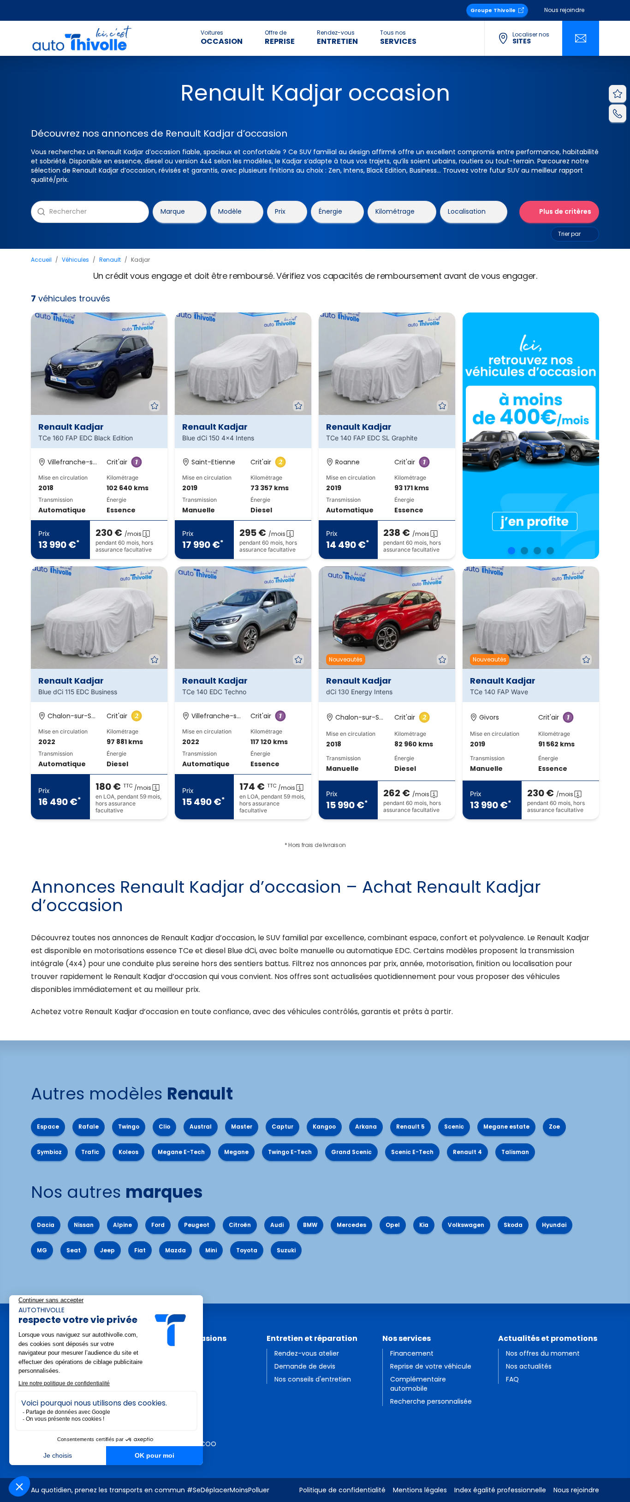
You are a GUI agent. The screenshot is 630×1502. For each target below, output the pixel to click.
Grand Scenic (351, 1152)
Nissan (84, 1225)
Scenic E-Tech (412, 1152)
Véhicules (75, 260)
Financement (412, 1353)
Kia (423, 1225)
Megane (236, 1152)
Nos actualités (529, 1366)
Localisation (467, 211)
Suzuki (286, 1250)
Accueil (41, 260)
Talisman (515, 1152)
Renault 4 (467, 1152)
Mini (211, 1250)
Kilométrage (395, 211)
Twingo (128, 1126)
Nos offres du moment (543, 1353)
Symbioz (49, 1152)
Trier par (569, 234)
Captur (282, 1126)
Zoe (554, 1126)
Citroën (240, 1225)
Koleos (128, 1152)
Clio (164, 1126)
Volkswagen (466, 1225)
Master (241, 1126)
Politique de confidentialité (342, 1490)
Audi (277, 1225)
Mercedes (351, 1225)
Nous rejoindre (564, 10)
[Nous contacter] (580, 38)
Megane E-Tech (181, 1152)
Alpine (122, 1225)
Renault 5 (410, 1126)
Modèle (230, 211)
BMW (310, 1225)
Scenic (454, 1126)
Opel (393, 1225)
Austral (201, 1126)
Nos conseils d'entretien (312, 1379)
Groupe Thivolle (493, 10)
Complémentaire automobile (418, 1384)
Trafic (90, 1152)
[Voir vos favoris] (617, 93)
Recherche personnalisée (431, 1401)
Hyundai (554, 1225)
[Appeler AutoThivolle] (617, 113)
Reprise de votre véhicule (430, 1366)
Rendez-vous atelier (306, 1353)
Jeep (107, 1250)
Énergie (330, 211)
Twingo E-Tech (290, 1152)
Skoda (513, 1225)
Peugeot (196, 1225)
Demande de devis (304, 1366)
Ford (158, 1225)
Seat (73, 1250)
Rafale (88, 1126)
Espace (48, 1126)
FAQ (512, 1379)
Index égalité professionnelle (500, 1490)
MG (42, 1250)
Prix (280, 211)
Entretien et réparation (312, 1338)
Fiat (140, 1250)
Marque (172, 211)
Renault (110, 260)
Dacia (45, 1225)
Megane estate (506, 1126)
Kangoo (324, 1126)
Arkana (366, 1126)
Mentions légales (420, 1490)
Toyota (246, 1250)
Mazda (175, 1250)
